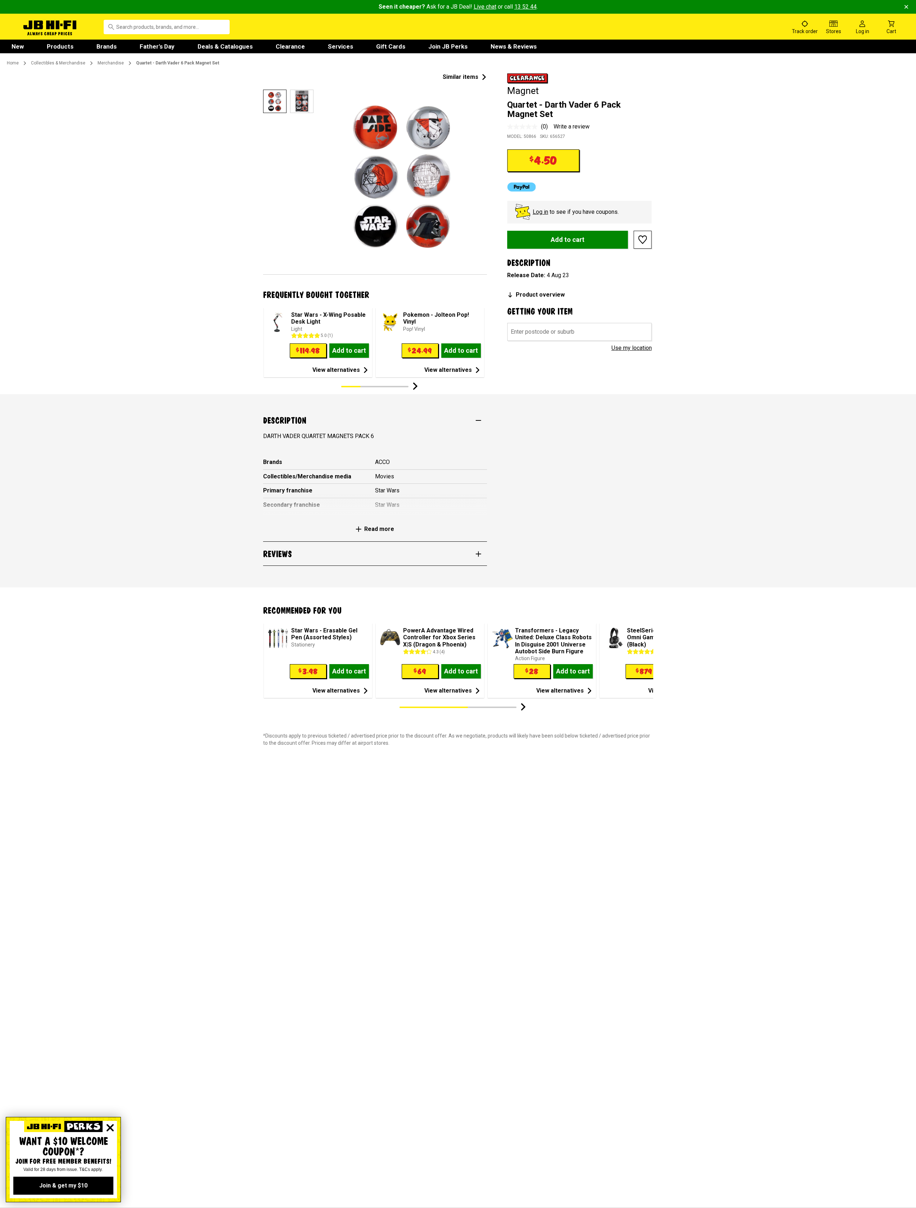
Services (340, 46)
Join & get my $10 (63, 1185)
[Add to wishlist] (643, 240)
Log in (540, 211)
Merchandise (111, 63)
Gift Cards (390, 46)
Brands (106, 46)
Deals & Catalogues (225, 46)
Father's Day (157, 46)
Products (60, 46)
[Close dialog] (110, 1128)
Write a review (572, 126)
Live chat (485, 6)
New (18, 46)
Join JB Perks (448, 46)
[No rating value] (524, 127)
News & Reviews (514, 46)
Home (13, 63)
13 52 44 (525, 6)
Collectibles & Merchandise (58, 63)
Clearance (290, 46)
